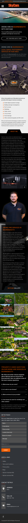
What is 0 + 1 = (5, 444)
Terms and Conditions (8, 464)
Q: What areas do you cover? (9, 384)
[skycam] (14, 5)
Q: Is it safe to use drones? (9, 389)
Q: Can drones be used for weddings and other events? (13, 400)
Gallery (4, 461)
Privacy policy (6, 467)
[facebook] (3, 516)
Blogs (4, 469)
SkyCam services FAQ (8, 475)
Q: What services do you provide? (10, 394)
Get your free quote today (14, 38)
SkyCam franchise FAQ (8, 472)
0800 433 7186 (10, 498)
